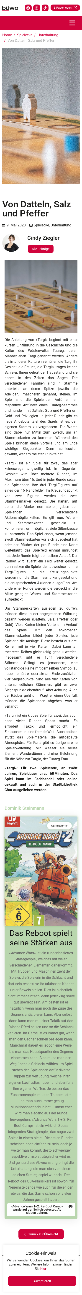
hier (43, 1268)
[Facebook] (28, 8)
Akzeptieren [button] (42, 1281)
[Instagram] (36, 8)
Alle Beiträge (40, 249)
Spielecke (41, 225)
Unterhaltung (61, 225)
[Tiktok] (45, 8)
